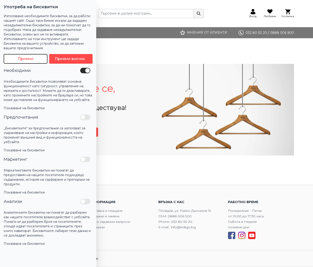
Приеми (25, 59)
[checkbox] (85, 70)
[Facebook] (231, 235)
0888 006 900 (180, 216)
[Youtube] (251, 235)
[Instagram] (241, 235)
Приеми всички (70, 59)
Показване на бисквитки (24, 108)
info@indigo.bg (183, 227)
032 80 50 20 (181, 222)
